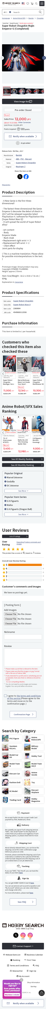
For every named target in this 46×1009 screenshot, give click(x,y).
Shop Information (33, 982)
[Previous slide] (2, 58)
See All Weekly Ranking (22, 459)
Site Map (34, 986)
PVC (22, 159)
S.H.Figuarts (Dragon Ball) (19, 509)
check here (28, 835)
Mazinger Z (20, 166)
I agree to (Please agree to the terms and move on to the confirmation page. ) (24, 699)
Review (8, 646)
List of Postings (14, 536)
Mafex (10, 504)
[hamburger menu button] (41, 3)
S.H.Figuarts (13, 500)
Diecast (28, 159)
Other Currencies (24, 122)
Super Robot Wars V (22, 304)
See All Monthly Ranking (22, 465)
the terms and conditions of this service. (24, 697)
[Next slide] (44, 58)
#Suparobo (6, 185)
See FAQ (22, 901)
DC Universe (13, 485)
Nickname (9, 631)
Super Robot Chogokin (26, 162)
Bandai (19, 155)
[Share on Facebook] (26, 176)
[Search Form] (36, 3)
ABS (17, 159)
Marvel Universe (14, 477)
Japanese (19, 282)
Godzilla (11, 481)
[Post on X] (19, 176)
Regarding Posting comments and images (29, 543)
